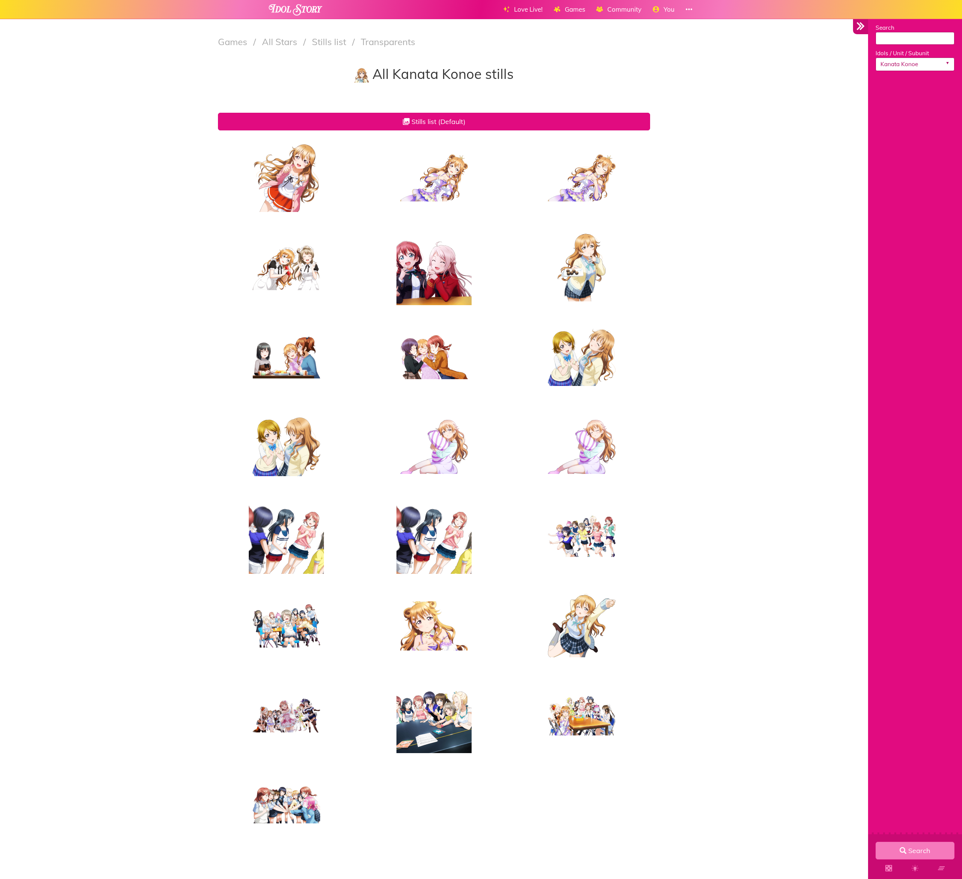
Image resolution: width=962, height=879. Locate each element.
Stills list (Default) (438, 121)
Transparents (388, 41)
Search (885, 27)
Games (234, 41)
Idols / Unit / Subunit (902, 53)
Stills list (330, 41)
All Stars (280, 41)
